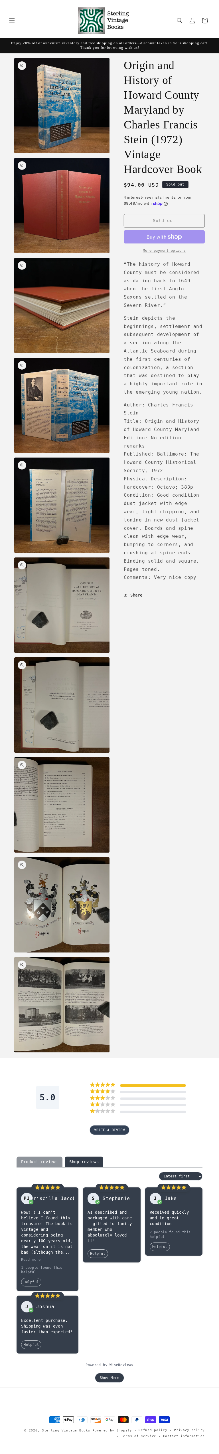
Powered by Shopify (112, 1430)
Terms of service (138, 1436)
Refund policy (153, 1430)
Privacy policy (189, 1430)
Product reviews (39, 1161)
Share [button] (136, 595)
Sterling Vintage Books (66, 1430)
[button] (12, 20)
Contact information (184, 1436)
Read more (30, 1260)
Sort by (149, 1176)
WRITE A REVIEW (109, 1130)
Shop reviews (84, 1161)
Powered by (109, 1365)
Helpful (31, 1282)
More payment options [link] (164, 251)
